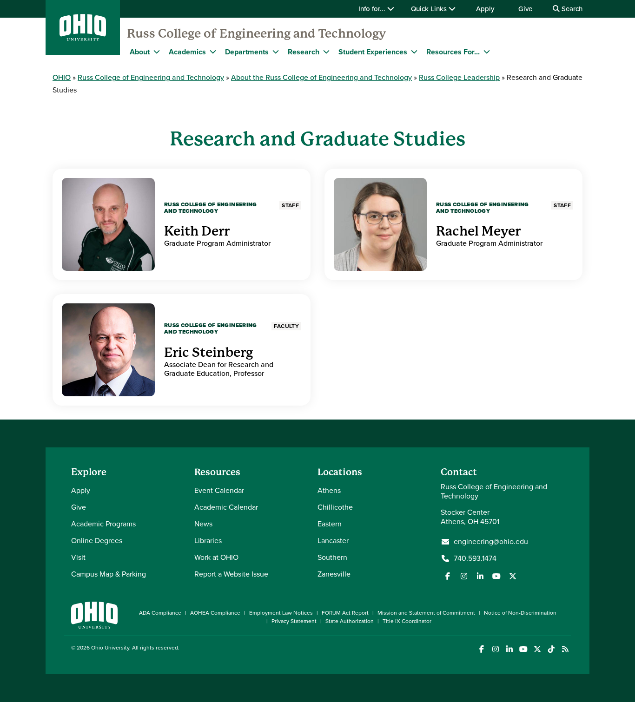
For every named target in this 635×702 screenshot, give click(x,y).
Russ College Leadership (459, 77)
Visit (78, 557)
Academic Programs (103, 523)
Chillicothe (335, 507)
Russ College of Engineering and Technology (256, 33)
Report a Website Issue (231, 574)
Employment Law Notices (281, 613)
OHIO (62, 77)
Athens (329, 490)
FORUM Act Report (345, 613)
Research (303, 51)
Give (525, 9)
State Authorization (349, 621)
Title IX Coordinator (407, 621)
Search (571, 9)
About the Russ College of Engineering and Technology (321, 77)
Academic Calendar (226, 507)
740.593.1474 (475, 558)
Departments (247, 51)
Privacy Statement (294, 621)
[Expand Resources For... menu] (487, 51)
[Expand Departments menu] (276, 51)
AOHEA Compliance (215, 613)
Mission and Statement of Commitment (426, 613)
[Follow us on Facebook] (448, 576)
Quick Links (430, 9)
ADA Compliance (160, 613)
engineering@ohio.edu (491, 541)
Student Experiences (372, 51)
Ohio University (110, 647)
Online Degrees (96, 540)
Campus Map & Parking (108, 574)
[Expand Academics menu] (213, 51)
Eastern (330, 523)
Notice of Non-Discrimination (520, 613)
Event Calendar (219, 490)
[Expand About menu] (157, 51)
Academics (187, 51)
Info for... (372, 9)
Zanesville (334, 574)
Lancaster (333, 540)
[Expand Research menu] (326, 51)
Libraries (208, 540)
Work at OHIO (216, 557)
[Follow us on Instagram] (464, 576)
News (203, 523)
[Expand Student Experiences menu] (414, 51)
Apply (485, 9)
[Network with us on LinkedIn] (480, 576)
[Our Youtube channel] (496, 576)
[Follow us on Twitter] (513, 576)
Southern (332, 557)
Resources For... (453, 51)
